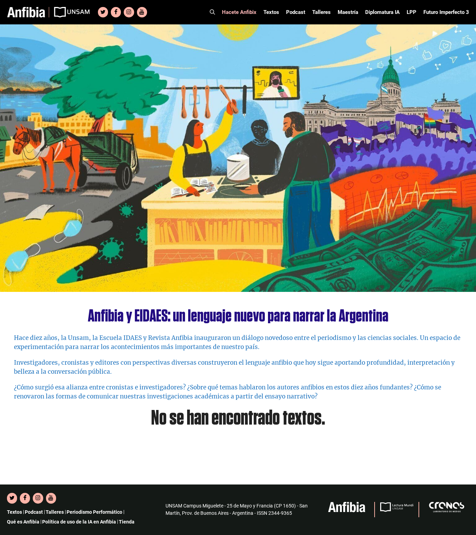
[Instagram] (129, 12)
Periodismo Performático (94, 512)
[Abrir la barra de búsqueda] (212, 12)
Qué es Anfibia (23, 522)
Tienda (127, 522)
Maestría (348, 12)
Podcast (295, 12)
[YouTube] (142, 12)
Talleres (321, 12)
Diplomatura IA (382, 12)
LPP (411, 12)
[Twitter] (103, 12)
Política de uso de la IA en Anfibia (79, 522)
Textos (271, 12)
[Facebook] (116, 12)
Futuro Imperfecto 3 (446, 12)
